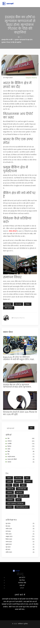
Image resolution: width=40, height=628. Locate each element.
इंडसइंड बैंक (8, 304)
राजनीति (20, 443)
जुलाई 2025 (20, 544)
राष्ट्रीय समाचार (20, 456)
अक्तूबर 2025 (20, 536)
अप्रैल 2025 (20, 552)
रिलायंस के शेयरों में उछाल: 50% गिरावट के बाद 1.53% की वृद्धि (20, 413)
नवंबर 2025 (20, 534)
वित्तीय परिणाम (13, 231)
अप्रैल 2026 (20, 528)
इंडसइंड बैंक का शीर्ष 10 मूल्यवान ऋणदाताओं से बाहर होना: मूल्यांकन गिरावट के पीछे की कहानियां (17, 386)
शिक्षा (20, 451)
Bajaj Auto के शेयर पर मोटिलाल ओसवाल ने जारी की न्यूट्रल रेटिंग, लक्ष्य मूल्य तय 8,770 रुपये (18, 358)
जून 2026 (20, 523)
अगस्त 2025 (20, 541)
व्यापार (20, 449)
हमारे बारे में (22, 577)
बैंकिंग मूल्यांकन (8, 308)
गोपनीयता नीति (22, 583)
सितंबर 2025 (20, 539)
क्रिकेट (20, 446)
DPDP (22, 588)
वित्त (20, 454)
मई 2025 (20, 549)
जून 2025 (20, 547)
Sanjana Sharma (31, 78)
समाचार (20, 462)
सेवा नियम (22, 580)
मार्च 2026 (20, 531)
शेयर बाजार (18, 304)
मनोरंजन (20, 441)
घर (19, 37)
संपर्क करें (22, 585)
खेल (20, 438)
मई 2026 (20, 526)
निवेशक (28, 304)
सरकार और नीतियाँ (20, 459)
